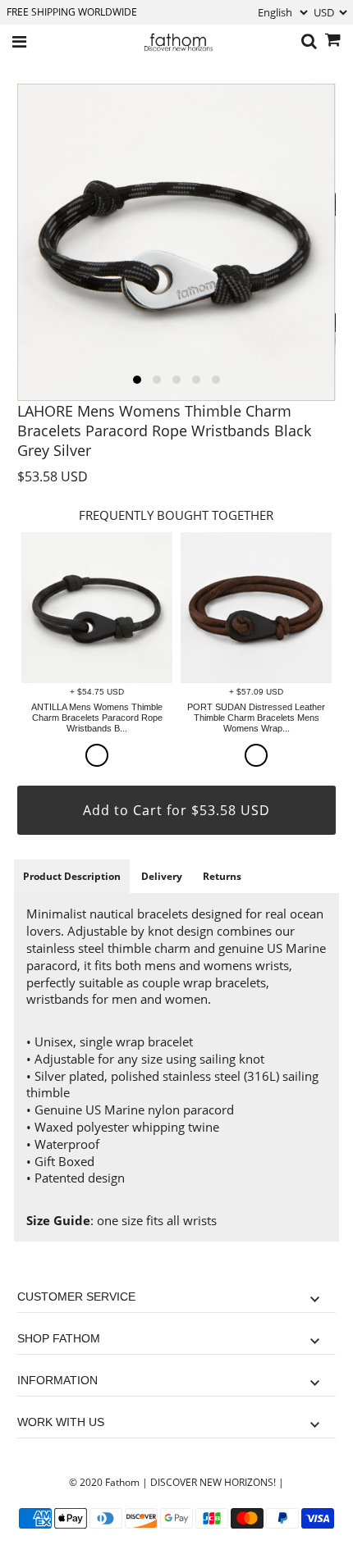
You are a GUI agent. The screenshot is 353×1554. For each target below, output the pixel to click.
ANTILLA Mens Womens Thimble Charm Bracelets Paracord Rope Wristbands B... (97, 717)
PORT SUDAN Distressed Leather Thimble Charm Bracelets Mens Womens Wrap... (256, 717)
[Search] (309, 42)
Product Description (72, 876)
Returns (222, 876)
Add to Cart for (176, 810)
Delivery (161, 876)
